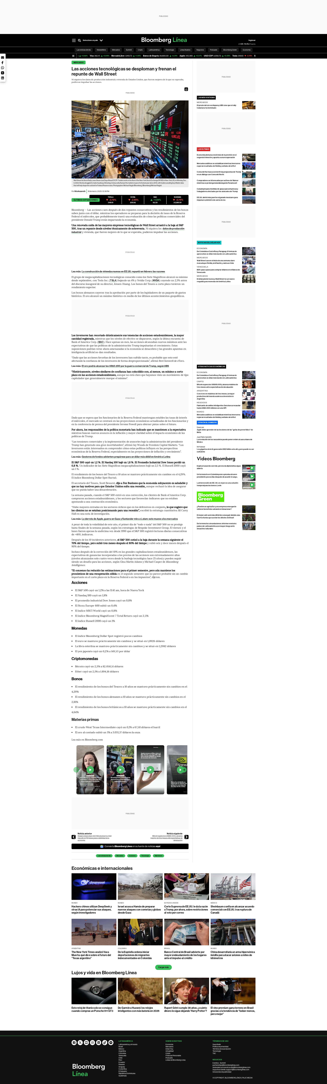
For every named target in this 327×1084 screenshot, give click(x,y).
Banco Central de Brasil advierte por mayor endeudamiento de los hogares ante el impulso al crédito (185, 955)
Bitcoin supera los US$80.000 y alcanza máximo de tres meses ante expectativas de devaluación (166, 838)
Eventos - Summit (219, 1063)
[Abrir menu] (74, 40)
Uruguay (122, 1067)
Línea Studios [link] (185, 50)
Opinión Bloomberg (207, 422)
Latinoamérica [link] (154, 50)
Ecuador (122, 1062)
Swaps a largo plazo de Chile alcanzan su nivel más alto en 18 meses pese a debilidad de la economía (95, 838)
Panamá (122, 1064)
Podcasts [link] (213, 50)
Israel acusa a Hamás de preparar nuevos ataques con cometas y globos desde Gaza (139, 909)
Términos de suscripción (222, 1049)
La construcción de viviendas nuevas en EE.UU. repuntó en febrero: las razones (123, 271)
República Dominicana (127, 1073)
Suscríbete (217, 1044)
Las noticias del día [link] (84, 50)
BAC (100, 342)
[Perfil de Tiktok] (104, 1042)
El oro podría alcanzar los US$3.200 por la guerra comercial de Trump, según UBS (125, 366)
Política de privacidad (220, 1047)
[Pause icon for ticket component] (73, 55)
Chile (120, 1058)
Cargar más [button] (163, 967)
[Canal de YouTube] (86, 1042)
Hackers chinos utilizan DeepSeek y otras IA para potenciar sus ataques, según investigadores (92, 909)
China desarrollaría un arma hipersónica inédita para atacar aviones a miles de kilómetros (233, 955)
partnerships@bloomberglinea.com (226, 1065)
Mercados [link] (116, 50)
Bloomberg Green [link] (230, 50)
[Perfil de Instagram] (92, 1042)
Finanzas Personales (173, 1055)
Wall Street (158, 856)
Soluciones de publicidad (222, 1072)
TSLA (113, 280)
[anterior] (74, 837)
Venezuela (122, 1055)
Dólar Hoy (169, 1049)
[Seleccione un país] (101, 40)
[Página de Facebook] (74, 1042)
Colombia (122, 1053)
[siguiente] (186, 837)
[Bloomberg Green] (226, 496)
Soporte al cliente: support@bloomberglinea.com (231, 1070)
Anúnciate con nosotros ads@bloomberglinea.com (231, 1067)
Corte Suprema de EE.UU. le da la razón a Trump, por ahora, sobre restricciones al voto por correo (186, 909)
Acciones (132, 856)
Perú (120, 1060)
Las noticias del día (104, 856)
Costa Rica (123, 1069)
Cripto (168, 1053)
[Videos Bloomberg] (226, 459)
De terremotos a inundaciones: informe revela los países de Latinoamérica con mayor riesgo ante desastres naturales (216, 526)
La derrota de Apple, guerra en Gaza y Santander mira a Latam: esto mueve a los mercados (130, 518)
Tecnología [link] (170, 50)
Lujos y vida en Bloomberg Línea (104, 972)
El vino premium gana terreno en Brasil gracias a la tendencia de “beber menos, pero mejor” (233, 1011)
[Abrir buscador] (79, 40)
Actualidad (170, 1051)
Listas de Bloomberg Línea (175, 1060)
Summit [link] (129, 50)
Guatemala (123, 1076)
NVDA (156, 280)
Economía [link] (246, 50)
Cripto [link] (140, 50)
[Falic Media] (240, 44)
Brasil (121, 1047)
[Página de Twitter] (80, 1042)
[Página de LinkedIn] (98, 1042)
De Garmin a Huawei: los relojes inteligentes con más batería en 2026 (139, 1009)
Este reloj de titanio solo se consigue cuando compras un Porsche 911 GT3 (92, 1009)
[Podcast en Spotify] (110, 1042)
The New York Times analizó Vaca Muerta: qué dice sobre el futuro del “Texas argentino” (91, 955)
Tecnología (217, 1051)
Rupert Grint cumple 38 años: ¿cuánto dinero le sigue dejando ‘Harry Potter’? (185, 1009)
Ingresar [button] (252, 40)
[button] (186, 89)
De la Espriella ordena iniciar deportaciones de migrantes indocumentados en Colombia (135, 955)
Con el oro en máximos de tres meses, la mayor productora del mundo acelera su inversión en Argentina (215, 396)
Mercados (79, 62)
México (121, 1049)
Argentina (122, 1051)
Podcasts (169, 1058)
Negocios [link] (200, 50)
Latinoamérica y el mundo (128, 1044)
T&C (214, 1053)
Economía (169, 1044)
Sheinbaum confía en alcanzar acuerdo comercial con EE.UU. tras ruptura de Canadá (232, 909)
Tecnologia (145, 856)
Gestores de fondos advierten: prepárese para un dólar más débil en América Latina (126, 456)
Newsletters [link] (101, 50)
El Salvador (123, 1071)
